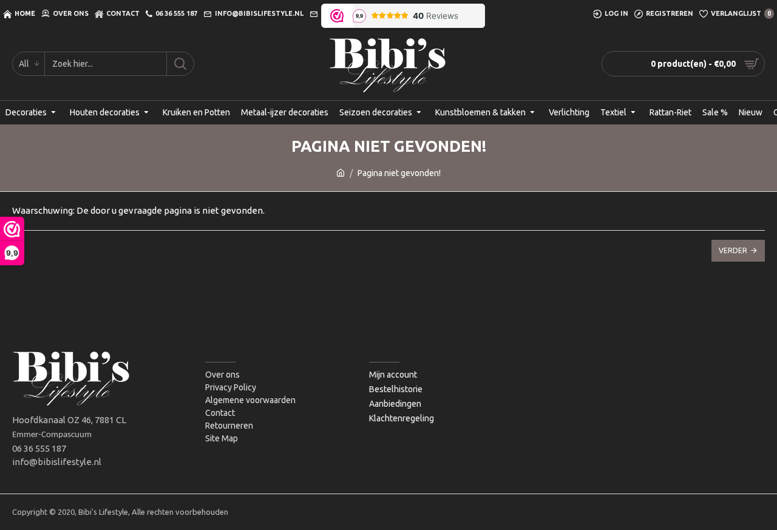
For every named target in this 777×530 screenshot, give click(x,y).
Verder (733, 250)
